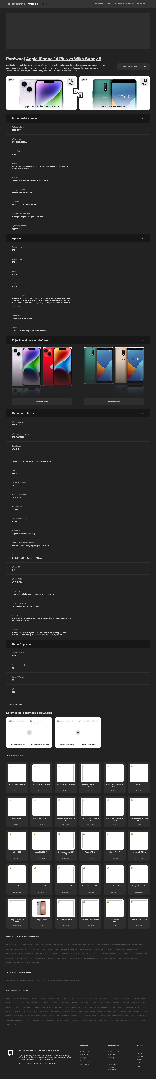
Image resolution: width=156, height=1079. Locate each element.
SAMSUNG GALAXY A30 (69, 949)
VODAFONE (103, 1020)
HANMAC (16, 1007)
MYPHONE (65, 1011)
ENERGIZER (35, 1003)
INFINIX (67, 1007)
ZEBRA (8, 1024)
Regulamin (112, 1064)
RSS (138, 1066)
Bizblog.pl (83, 1058)
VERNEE (59, 1020)
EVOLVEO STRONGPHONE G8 (111, 958)
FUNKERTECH (84, 1003)
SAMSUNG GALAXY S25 (90, 954)
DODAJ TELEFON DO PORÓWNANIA (135, 67)
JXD (91, 1007)
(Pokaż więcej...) (18, 307)
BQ (109, 998)
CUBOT (143, 998)
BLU (95, 998)
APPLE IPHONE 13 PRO (50, 949)
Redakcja (111, 1058)
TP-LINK (27, 1020)
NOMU (99, 1011)
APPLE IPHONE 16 (103, 945)
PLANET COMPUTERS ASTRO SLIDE (31, 954)
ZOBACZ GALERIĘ (42, 402)
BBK (79, 998)
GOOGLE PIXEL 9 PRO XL (14, 962)
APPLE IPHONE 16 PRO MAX (103, 949)
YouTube (140, 1059)
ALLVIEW (52, 998)
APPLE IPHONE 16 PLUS (33, 949)
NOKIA (92, 1011)
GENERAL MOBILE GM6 (139, 954)
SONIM (87, 1016)
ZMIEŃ (71, 84)
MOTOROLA (55, 1011)
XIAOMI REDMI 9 (132, 949)
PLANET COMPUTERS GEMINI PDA (83, 945)
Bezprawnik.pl (84, 1064)
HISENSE (36, 1007)
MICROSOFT (44, 1011)
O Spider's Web (113, 1051)
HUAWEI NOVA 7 (26, 945)
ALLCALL (43, 998)
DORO (17, 1003)
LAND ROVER (139, 1007)
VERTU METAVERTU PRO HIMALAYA (42, 958)
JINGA (85, 1007)
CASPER (115, 998)
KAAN (97, 1007)
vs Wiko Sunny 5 (84, 58)
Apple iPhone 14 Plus (47, 58)
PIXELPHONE (18, 1016)
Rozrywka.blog (85, 1061)
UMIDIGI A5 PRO (61, 958)
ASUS (74, 998)
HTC (43, 1007)
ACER (8, 998)
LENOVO (17, 1011)
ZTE (14, 1024)
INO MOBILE (76, 1007)
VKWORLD (92, 1020)
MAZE (29, 1011)
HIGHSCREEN (26, 1007)
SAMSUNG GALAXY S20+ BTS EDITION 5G (115, 954)
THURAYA (140, 1016)
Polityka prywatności (112, 1068)
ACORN (15, 998)
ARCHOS (67, 998)
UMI (43, 1020)
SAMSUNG (65, 1016)
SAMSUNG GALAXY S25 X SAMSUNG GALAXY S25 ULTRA (25, 980)
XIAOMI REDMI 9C (12, 945)
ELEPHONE (25, 1003)
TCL (108, 1016)
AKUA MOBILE (25, 998)
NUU (115, 1011)
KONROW (120, 1007)
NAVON (73, 1011)
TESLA (127, 1016)
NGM (80, 1011)
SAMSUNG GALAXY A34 (14, 949)
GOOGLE (144, 1003)
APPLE (59, 998)
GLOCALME (135, 1003)
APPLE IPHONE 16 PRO (130, 958)
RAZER (52, 1016)
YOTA (143, 1020)
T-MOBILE (102, 1016)
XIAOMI (127, 1020)
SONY (94, 1016)
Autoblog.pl (84, 1054)
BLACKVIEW (88, 998)
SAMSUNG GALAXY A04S (71, 954)
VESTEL (84, 1020)
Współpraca (112, 1054)
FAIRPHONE (65, 1003)
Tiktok (139, 1063)
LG (24, 1011)
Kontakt (111, 1061)
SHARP (73, 1016)
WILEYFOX (119, 1020)
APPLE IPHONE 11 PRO (52, 954)
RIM (58, 1016)
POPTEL (44, 1016)
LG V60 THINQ (119, 949)
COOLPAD (135, 998)
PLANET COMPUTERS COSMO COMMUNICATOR (127, 945)
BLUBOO (103, 998)
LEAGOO (9, 1011)
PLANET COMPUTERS (32, 1016)
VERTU (66, 1020)
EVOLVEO (55, 1003)
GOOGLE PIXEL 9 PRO (32, 962)
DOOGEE (9, 1003)
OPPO (130, 1011)
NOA (86, 1011)
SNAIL (81, 1016)
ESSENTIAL (45, 1003)
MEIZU (36, 1011)
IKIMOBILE (58, 1007)
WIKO (111, 1020)
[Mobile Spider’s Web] (33, 4)
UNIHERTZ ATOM (85, 949)
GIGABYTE (116, 1003)
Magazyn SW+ (84, 1051)
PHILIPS (8, 1016)
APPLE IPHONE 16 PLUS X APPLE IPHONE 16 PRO (64, 980)
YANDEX (135, 1020)
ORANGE (137, 1011)
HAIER (8, 1007)
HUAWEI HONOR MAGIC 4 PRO (16, 958)
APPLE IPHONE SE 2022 (61, 945)
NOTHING (107, 1011)
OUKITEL (146, 1011)
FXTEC (94, 1003)
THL (133, 1016)
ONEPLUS (122, 1011)
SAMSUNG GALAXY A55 (42, 945)
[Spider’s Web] (17, 4)
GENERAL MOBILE (105, 1003)
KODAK (112, 1007)
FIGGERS (74, 1003)
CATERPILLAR (125, 998)
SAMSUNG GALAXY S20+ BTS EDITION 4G (84, 958)
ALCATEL (35, 998)
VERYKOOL (75, 1020)
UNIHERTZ (50, 1020)
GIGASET (126, 1003)
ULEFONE (36, 1020)
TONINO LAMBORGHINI (14, 1020)
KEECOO (104, 1007)
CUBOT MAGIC (11, 954)
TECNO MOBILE (117, 1016)
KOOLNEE (129, 1007)
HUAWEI (50, 1007)
